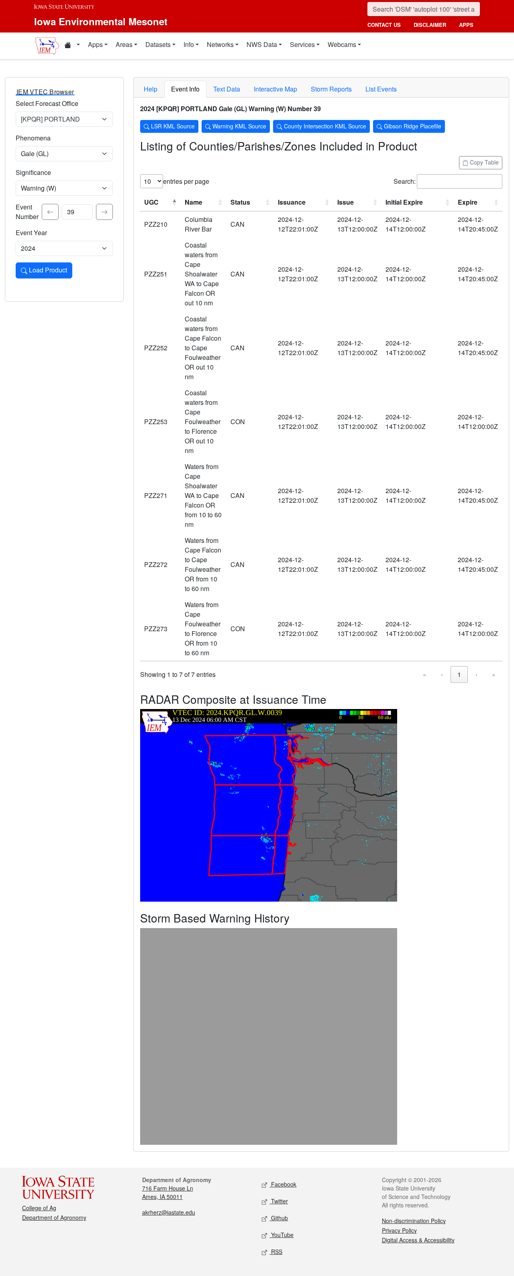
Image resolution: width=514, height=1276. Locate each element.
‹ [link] (442, 674)
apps (466, 24)
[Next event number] (104, 212)
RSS (275, 1252)
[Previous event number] (50, 212)
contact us (384, 24)
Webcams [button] (342, 44)
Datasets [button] (158, 44)
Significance (33, 172)
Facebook (282, 1184)
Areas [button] (124, 44)
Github (278, 1218)
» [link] (494, 674)
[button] (72, 46)
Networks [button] (220, 44)
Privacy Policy (399, 1230)
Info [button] (189, 44)
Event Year (31, 232)
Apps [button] (95, 44)
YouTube (281, 1235)
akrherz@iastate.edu (168, 1212)
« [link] (424, 674)
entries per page (186, 181)
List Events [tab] (381, 88)
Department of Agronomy (54, 1217)
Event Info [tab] (185, 88)
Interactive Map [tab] (275, 88)
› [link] (476, 674)
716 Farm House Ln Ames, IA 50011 (167, 1192)
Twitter (278, 1201)
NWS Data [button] (262, 44)
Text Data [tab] (226, 88)
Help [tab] (150, 88)
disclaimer (430, 24)
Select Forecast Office (47, 103)
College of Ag (39, 1208)
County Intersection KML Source (324, 126)
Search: (405, 181)
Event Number (27, 211)
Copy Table (483, 162)
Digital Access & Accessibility (418, 1240)
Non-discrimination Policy (414, 1221)
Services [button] (302, 44)
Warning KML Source (238, 126)
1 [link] (459, 674)
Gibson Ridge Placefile (411, 126)
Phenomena (33, 137)
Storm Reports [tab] (331, 88)
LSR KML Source (172, 126)
